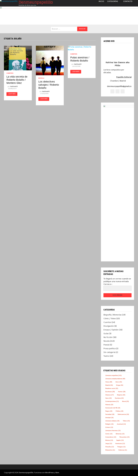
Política (119, 411)
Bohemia (120, 434)
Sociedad (109, 414)
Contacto (127, 1)
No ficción (107, 337)
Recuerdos (125, 437)
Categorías (112, 1)
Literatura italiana (112, 421)
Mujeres (121, 395)
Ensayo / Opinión (111, 330)
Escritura (119, 398)
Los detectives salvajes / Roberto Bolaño (48, 84)
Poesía (106, 345)
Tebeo (126, 421)
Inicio (101, 1)
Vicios (108, 382)
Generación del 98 (112, 408)
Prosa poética (109, 348)
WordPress (49, 473)
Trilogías (121, 447)
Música (109, 440)
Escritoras (110, 391)
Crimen (109, 427)
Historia (109, 404)
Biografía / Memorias (112, 315)
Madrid (109, 385)
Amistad (109, 417)
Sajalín (120, 440)
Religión (109, 424)
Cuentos (9, 73)
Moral (125, 401)
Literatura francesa (113, 430)
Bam (57, 473)
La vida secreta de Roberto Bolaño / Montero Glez (16, 79)
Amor (118, 382)
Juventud (121, 424)
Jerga (108, 443)
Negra (108, 411)
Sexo (108, 398)
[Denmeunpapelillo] (69, 15)
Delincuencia (123, 414)
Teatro (106, 356)
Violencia (122, 450)
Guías (106, 333)
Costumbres (110, 437)
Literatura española (113, 375)
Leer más (12, 94)
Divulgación (108, 326)
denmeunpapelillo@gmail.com (120, 86)
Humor (121, 391)
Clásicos (109, 395)
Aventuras (120, 443)
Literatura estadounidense (115, 378)
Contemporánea (112, 401)
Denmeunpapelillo (26, 473)
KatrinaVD (14, 87)
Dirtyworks (110, 450)
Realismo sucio (111, 388)
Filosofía (109, 447)
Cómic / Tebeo (109, 318)
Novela (41, 78)
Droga (119, 385)
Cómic (108, 434)
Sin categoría (109, 352)
